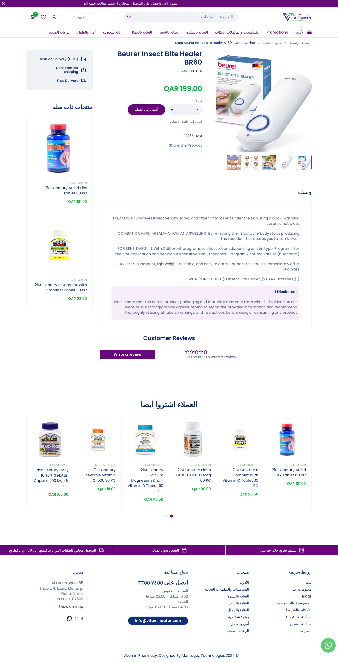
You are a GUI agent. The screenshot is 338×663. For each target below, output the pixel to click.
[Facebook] (82, 619)
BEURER (196, 71)
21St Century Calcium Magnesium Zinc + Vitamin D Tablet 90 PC (145, 480)
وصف (305, 191)
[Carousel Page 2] (166, 516)
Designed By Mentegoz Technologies (192, 655)
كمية (199, 101)
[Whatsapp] (69, 619)
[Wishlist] (43, 17)
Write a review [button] (127, 354)
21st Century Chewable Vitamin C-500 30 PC (99, 475)
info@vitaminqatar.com (158, 620)
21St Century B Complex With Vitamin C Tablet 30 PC (61, 287)
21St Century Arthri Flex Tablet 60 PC (66, 190)
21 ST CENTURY (76, 183)
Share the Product (185, 145)
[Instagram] (76, 619)
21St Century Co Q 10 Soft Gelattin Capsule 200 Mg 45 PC (51, 478)
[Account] (54, 17)
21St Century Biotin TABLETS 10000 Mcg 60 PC (193, 475)
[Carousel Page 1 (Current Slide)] (171, 516)
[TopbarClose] (3, 3)
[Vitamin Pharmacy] (297, 17)
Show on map (71, 606)
